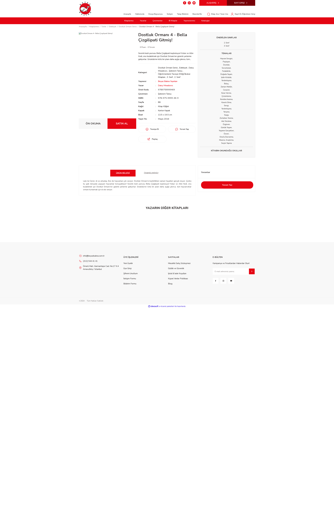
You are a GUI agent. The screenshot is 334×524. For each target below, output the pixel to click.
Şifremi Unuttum (130, 273)
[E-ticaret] (166, 306)
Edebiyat (183, 67)
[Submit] (252, 271)
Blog (170, 283)
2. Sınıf (177, 77)
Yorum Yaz (227, 185)
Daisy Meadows (165, 85)
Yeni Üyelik (128, 263)
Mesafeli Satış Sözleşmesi (179, 263)
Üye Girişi (127, 268)
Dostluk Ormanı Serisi (168, 67)
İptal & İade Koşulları (177, 273)
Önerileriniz (151, 173)
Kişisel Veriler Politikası (178, 278)
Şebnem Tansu (175, 70)
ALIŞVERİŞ (211, 3)
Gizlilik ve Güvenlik (176, 268)
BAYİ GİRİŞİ (239, 3)
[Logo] (85, 8)
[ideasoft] (153, 306)
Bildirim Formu (129, 283)
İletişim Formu (129, 278)
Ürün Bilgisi (123, 173)
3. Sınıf (170, 77)
